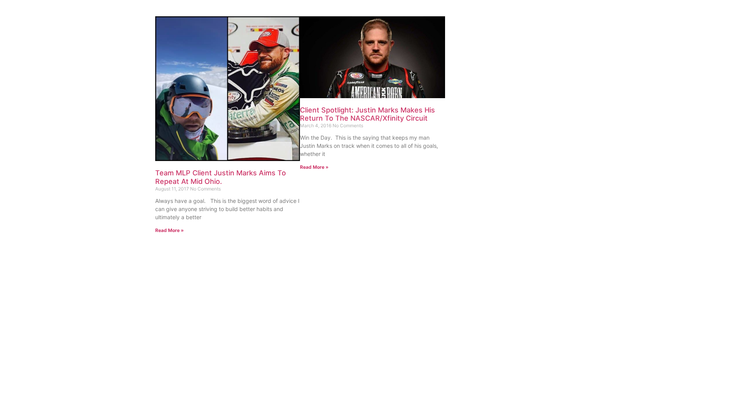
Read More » (169, 230)
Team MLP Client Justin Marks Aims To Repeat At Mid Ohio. (220, 177)
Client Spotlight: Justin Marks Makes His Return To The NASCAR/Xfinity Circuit (367, 114)
